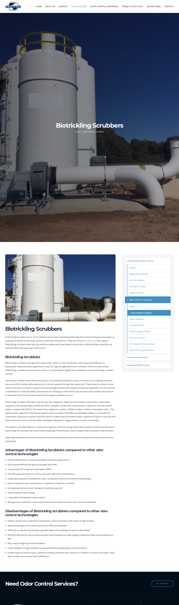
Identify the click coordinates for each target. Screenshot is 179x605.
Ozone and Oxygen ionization (141, 350)
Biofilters (133, 306)
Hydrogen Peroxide (137, 286)
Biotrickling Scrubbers (142, 313)
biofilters (90, 340)
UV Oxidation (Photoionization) (142, 344)
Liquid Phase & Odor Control (140, 261)
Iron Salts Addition (136, 280)
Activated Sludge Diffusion (140, 331)
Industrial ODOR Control (138, 365)
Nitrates (132, 267)
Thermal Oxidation (137, 325)
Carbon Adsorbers (136, 319)
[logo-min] (13, 6)
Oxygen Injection (136, 292)
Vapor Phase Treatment (140, 299)
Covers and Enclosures (137, 357)
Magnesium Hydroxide (138, 274)
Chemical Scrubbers (137, 337)
